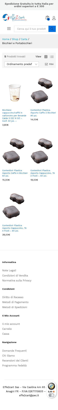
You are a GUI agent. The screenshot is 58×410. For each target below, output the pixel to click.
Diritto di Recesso (12, 297)
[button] (39, 105)
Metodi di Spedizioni (14, 307)
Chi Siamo (8, 355)
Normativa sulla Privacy (16, 280)
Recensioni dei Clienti (15, 360)
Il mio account (11, 323)
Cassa (5, 333)
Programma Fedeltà (14, 365)
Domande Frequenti (14, 350)
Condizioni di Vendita (15, 275)
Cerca (52, 29)
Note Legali (9, 270)
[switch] (51, 395)
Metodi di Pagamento (15, 302)
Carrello (7, 328)
